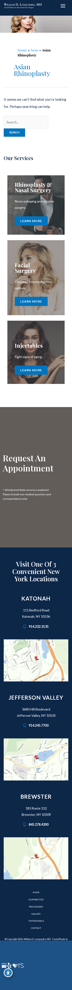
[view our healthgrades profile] (15, 965)
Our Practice (36, 899)
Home (22, 50)
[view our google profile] (3, 965)
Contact (36, 928)
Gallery (36, 913)
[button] (31, 220)
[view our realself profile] (20, 965)
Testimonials (36, 920)
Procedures (36, 906)
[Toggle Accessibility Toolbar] (8, 972)
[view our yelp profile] (9, 965)
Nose (34, 50)
